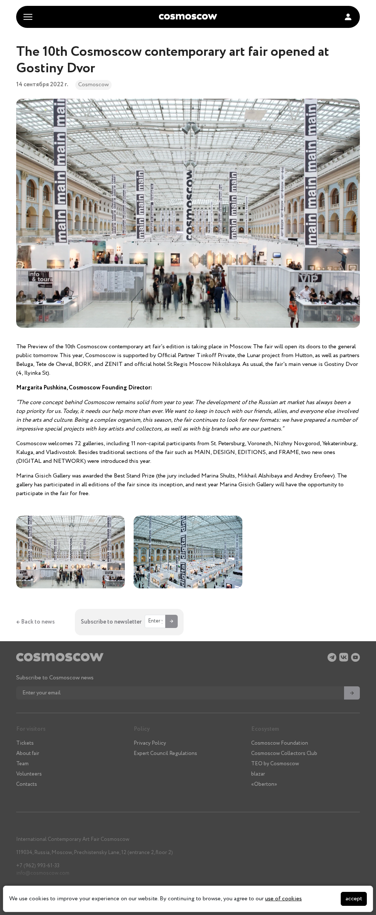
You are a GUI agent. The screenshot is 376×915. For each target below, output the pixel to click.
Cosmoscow (93, 84)
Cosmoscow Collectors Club (284, 753)
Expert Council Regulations (165, 753)
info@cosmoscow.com (42, 873)
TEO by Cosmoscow (275, 763)
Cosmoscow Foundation (279, 743)
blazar (258, 774)
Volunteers (29, 774)
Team (22, 763)
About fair (27, 753)
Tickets (25, 743)
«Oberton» (264, 784)
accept (354, 898)
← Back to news (35, 622)
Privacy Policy (150, 743)
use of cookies (283, 898)
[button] (348, 16)
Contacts (26, 784)
